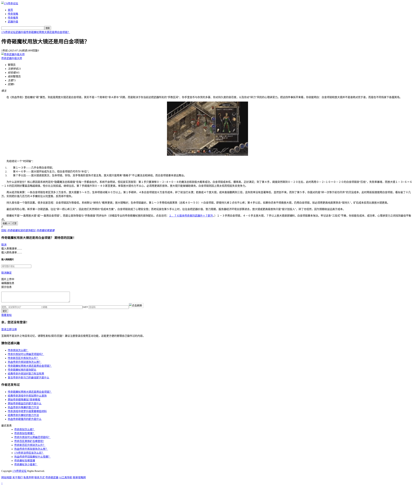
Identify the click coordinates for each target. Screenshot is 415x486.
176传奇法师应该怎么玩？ (29, 452)
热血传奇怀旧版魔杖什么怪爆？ (32, 456)
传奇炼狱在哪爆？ (24, 433)
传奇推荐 (13, 17)
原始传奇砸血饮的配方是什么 (25, 403)
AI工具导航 (65, 477)
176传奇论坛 (8, 32)
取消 (3, 244)
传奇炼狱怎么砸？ (18, 350)
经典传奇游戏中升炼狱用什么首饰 (27, 395)
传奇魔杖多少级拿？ (26, 464)
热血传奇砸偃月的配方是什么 (25, 419)
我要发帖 (6, 315)
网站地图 (6, 477)
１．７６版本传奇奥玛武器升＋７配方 (191, 215)
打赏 (14, 223)
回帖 (3, 230)
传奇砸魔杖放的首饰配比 (22, 369)
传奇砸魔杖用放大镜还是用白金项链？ (48, 32)
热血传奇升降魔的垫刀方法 (23, 407)
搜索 (48, 28)
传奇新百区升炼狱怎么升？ (23, 358)
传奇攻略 (13, 13)
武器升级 (13, 21)
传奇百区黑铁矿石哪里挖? (29, 441)
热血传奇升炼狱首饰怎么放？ (25, 362)
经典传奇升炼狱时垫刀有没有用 (26, 373)
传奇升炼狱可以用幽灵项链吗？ (26, 354)
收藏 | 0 (6, 223)
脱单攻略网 (79, 477)
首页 (10, 10)
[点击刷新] (136, 305)
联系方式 (39, 477)
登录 (3, 329)
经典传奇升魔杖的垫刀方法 (23, 415)
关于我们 (17, 477)
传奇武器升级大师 (11, 58)
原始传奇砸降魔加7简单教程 (24, 399)
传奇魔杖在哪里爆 (24, 460)
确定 (9, 272)
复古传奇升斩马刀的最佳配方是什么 (28, 377)
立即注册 (11, 329)
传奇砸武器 (51, 477)
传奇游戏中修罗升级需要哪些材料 (27, 411)
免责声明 (28, 477)
